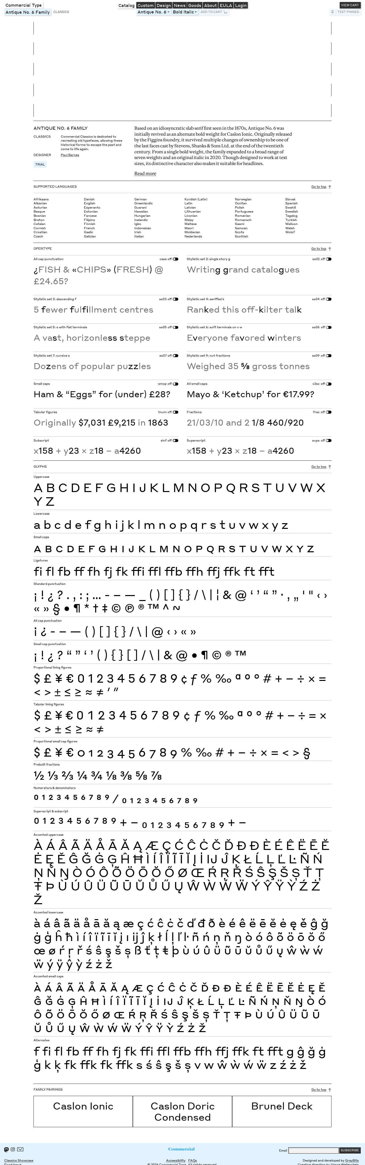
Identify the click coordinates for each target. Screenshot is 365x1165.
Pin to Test (332, 12)
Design (164, 5)
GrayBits (352, 1160)
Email (283, 1150)
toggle (169, 12)
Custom (146, 5)
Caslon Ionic (83, 1106)
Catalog (126, 5)
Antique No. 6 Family (28, 12)
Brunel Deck (282, 1106)
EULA (226, 5)
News (179, 5)
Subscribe (350, 1150)
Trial (40, 164)
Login (241, 5)
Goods (194, 5)
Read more (145, 173)
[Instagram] (13, 1149)
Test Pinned (348, 12)
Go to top (318, 186)
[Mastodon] (6, 1149)
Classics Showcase (18, 1160)
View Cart (350, 5)
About (210, 5)
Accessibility (175, 1160)
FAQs (192, 1160)
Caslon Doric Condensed (182, 1111)
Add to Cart (211, 12)
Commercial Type (23, 5)
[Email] (20, 1149)
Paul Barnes (70, 155)
